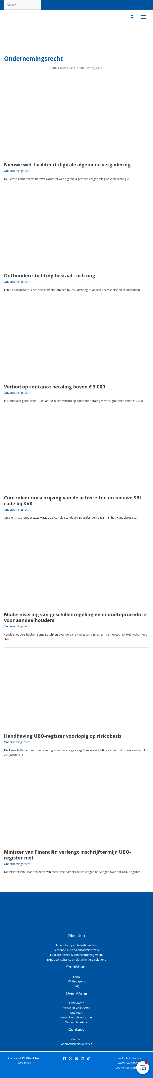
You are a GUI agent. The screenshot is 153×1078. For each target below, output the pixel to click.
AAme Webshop (128, 1063)
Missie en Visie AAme (76, 1008)
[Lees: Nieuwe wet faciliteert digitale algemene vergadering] (41, 120)
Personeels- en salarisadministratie (76, 950)
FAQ (76, 986)
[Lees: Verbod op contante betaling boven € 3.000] (41, 342)
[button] (132, 17)
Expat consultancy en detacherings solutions (76, 959)
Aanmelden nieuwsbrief (76, 1044)
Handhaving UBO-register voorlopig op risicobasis (63, 736)
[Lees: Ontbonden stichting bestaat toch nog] (41, 231)
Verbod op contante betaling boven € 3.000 (54, 386)
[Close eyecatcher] (117, 1047)
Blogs (76, 976)
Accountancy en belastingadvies (77, 945)
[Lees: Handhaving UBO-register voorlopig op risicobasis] (41, 691)
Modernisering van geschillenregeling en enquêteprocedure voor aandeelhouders (75, 617)
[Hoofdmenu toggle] (143, 17)
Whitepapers (76, 981)
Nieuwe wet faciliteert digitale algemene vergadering (67, 164)
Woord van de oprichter (76, 1017)
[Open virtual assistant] (142, 1067)
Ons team (76, 1012)
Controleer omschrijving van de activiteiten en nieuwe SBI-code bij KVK (73, 500)
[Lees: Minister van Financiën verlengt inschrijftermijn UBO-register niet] (41, 807)
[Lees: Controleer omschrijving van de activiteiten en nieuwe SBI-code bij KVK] (41, 453)
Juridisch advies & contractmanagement (76, 955)
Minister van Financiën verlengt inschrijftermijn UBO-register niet (67, 855)
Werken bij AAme (76, 1022)
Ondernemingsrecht (17, 171)
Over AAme (76, 1003)
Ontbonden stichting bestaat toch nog (49, 275)
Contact (76, 1039)
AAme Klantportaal (128, 1068)
